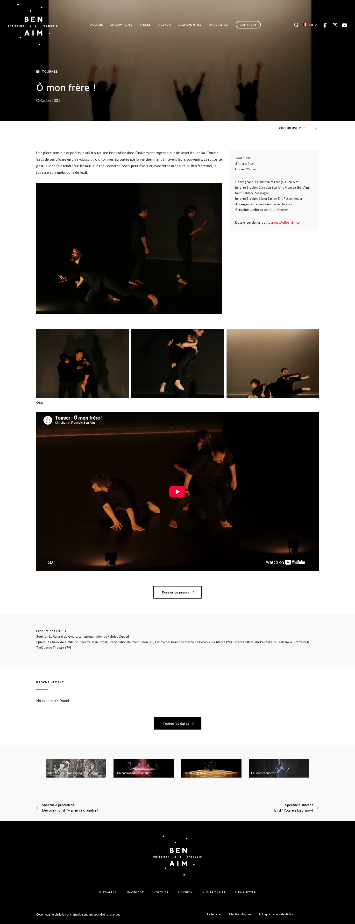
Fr (311, 24)
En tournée (47, 71)
